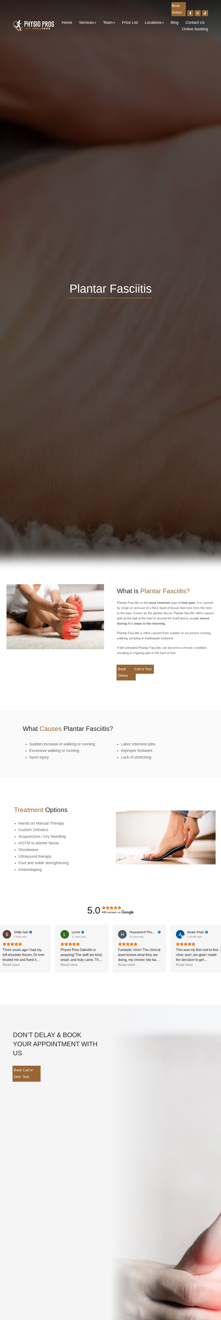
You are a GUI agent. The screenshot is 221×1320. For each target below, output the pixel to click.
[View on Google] (7, 934)
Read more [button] (11, 965)
